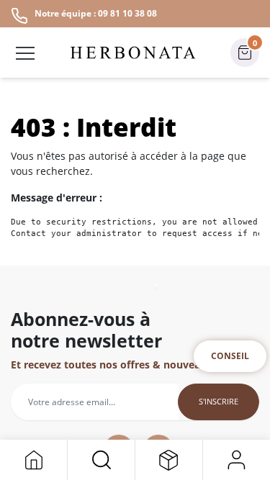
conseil (230, 356)
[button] (101, 460)
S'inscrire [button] (218, 401)
